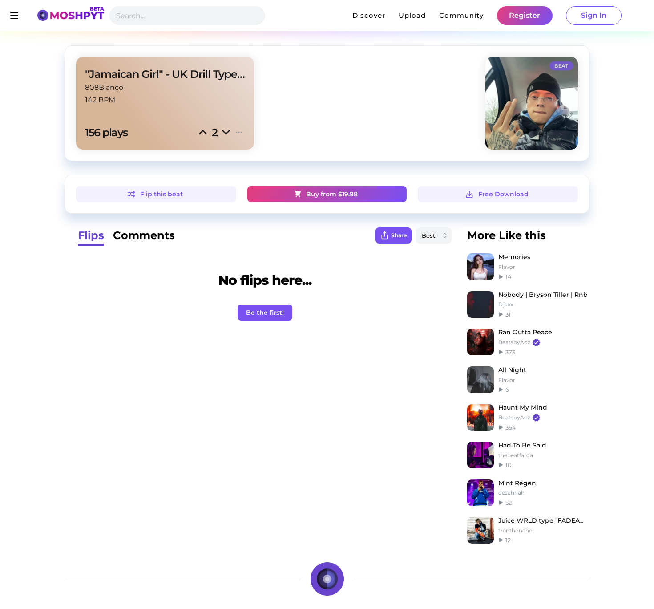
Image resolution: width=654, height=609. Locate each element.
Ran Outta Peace (525, 332)
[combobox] (434, 235)
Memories (514, 257)
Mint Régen (517, 483)
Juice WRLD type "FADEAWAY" (543, 520)
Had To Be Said (522, 445)
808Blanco (104, 87)
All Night (512, 370)
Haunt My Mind (522, 407)
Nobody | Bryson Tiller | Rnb (543, 295)
